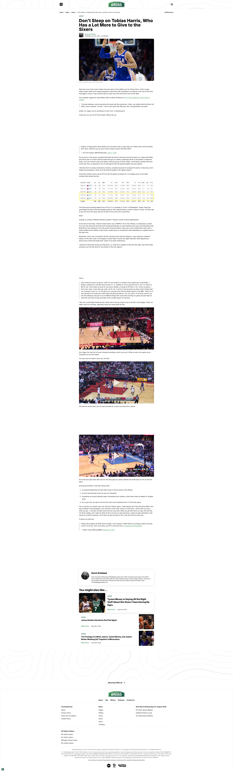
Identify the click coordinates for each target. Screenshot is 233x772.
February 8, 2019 (108, 530)
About (100, 700)
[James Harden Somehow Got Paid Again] (146, 621)
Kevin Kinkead (91, 34)
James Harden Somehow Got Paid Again (99, 620)
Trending (102, 724)
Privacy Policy (66, 713)
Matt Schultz (111, 609)
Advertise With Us (115, 683)
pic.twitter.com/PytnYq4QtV (132, 526)
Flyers (101, 719)
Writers (113, 700)
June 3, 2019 (111, 153)
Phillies (101, 713)
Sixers (81, 16)
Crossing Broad (66, 707)
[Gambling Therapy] (122, 765)
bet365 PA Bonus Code (144, 713)
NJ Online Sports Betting (144, 716)
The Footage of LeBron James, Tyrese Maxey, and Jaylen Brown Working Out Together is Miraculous (106, 638)
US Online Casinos (67, 731)
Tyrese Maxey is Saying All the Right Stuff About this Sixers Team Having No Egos (128, 602)
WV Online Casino (67, 743)
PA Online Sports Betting (144, 710)
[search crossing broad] (171, 4)
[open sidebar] (61, 4)
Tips (106, 700)
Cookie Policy (66, 719)
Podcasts (121, 700)
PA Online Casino (67, 734)
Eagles (101, 710)
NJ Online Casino (67, 737)
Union (101, 721)
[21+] (109, 765)
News (101, 707)
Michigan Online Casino (69, 740)
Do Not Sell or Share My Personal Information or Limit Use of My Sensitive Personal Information (116, 760)
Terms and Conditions (68, 716)
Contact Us (131, 700)
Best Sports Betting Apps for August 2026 (151, 707)
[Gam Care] (114, 765)
